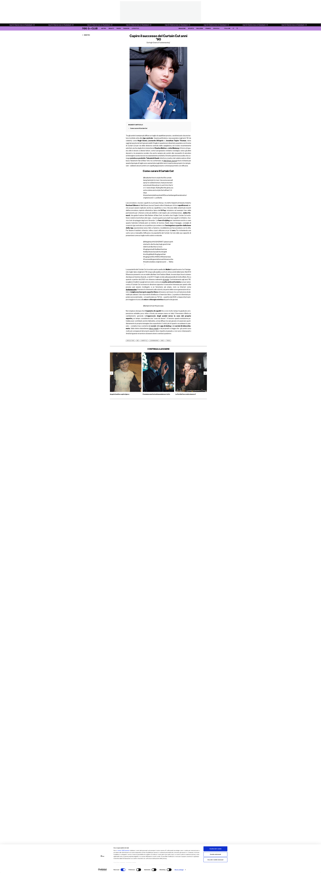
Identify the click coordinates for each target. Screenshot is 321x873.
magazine (182, 28)
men (162, 340)
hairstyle (144, 340)
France (208, 28)
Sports (191, 28)
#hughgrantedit (149, 249)
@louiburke (147, 178)
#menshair (158, 195)
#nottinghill (162, 252)
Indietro (87, 35)
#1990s (157, 257)
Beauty (111, 28)
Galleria (199, 28)
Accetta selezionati (215, 854)
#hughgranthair (160, 254)
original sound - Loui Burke (152, 198)
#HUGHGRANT (157, 242)
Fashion (126, 28)
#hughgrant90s (149, 257)
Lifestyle (135, 28)
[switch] (138, 869)
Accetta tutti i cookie (215, 848)
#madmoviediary (149, 262)
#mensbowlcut (181, 195)
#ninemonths (168, 259)
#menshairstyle (148, 195)
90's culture (130, 340)
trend (168, 340)
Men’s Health (153, 328)
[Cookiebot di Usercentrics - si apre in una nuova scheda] (102, 869)
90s (138, 340)
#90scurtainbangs (169, 195)
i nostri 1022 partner (123, 850)
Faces (119, 28)
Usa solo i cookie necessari (215, 859)
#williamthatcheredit (150, 252)
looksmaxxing (131, 289)
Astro (103, 28)
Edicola (216, 28)
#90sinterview (165, 257)
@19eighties (147, 242)
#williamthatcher (161, 249)
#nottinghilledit (148, 254)
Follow (227, 28)
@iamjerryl (147, 306)
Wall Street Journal (170, 161)
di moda (166, 279)
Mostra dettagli (179, 869)
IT (233, 28)
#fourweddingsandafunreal (153, 259)
